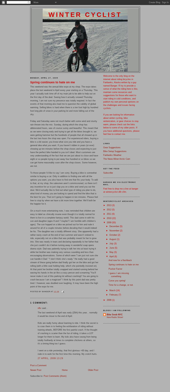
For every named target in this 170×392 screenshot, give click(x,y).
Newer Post (35, 370)
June (112, 248)
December (114, 226)
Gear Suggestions (112, 147)
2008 (109, 300)
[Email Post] (62, 291)
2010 (109, 218)
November (114, 230)
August (113, 239)
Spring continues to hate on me (52, 82)
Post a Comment (38, 365)
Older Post (93, 370)
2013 (109, 205)
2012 (109, 209)
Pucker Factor (115, 269)
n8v (39, 308)
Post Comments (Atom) (55, 376)
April (111, 256)
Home (65, 370)
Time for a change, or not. (121, 285)
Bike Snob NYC (115, 314)
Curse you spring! (117, 280)
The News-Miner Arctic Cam (116, 159)
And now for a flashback (120, 260)
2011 (109, 214)
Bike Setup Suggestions (115, 151)
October (113, 235)
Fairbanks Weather (112, 155)
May (111, 252)
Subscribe (108, 173)
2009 (109, 222)
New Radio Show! (115, 317)
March (112, 290)
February (114, 294)
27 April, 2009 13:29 (50, 358)
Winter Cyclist (85, 14)
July (111, 243)
